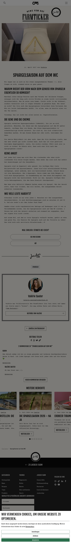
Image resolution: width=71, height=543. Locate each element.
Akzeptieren (35, 540)
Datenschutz (30, 527)
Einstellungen (35, 532)
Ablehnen (35, 536)
